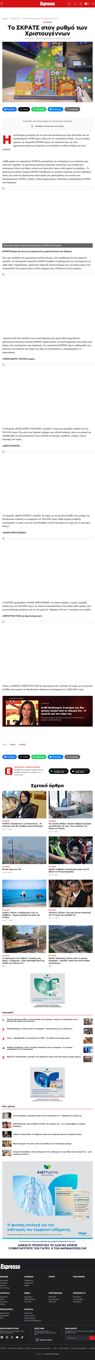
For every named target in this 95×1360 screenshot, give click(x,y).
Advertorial (4, 1313)
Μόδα (2, 1304)
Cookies (92, 1348)
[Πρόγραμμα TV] (75, 4)
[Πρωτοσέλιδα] (69, 4)
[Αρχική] (10, 1266)
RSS (1, 1318)
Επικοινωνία (29, 1315)
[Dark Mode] (86, 3)
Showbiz (28, 1276)
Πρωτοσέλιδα (55, 1293)
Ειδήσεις (4, 1276)
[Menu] (2, 4)
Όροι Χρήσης (29, 1318)
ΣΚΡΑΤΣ (23, 745)
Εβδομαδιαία (29, 1299)
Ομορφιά (4, 1297)
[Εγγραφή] (92, 1338)
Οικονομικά (53, 1299)
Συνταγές (3, 1302)
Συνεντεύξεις (78, 1299)
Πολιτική (3, 1283)
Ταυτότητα (28, 1313)
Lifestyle (5, 1293)
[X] (12, 1337)
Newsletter (4, 1315)
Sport (52, 1276)
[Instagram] (7, 1337)
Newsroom (48, 38)
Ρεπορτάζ (4, 1280)
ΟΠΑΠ (13, 745)
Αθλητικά (52, 1297)
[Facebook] (2, 1337)
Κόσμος (3, 1285)
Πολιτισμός (79, 1276)
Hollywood (28, 1283)
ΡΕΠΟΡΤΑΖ (47, 22)
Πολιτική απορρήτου (32, 1320)
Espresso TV (79, 1293)
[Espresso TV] (81, 4)
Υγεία (2, 1299)
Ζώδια (27, 1293)
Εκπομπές (77, 1297)
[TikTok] (22, 1337)
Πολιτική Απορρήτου (79, 1348)
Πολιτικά (52, 1302)
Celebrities (28, 1280)
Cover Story (5, 1288)
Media (26, 1285)
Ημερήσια (28, 1297)
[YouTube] (17, 1337)
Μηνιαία (27, 1302)
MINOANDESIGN (52, 1354)
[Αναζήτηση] (93, 4)
